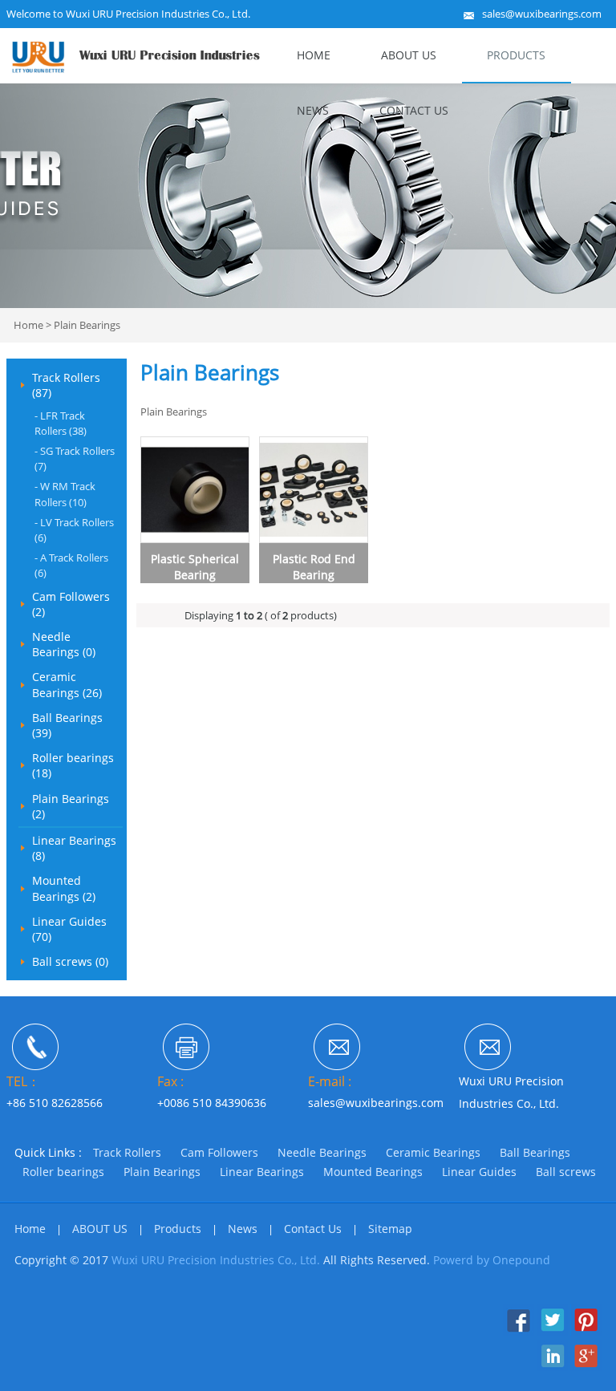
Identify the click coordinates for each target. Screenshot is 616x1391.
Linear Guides (479, 1171)
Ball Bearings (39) (67, 725)
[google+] (586, 1367)
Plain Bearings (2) (70, 806)
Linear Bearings (262, 1171)
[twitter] (552, 1331)
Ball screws (566, 1171)
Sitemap (390, 1228)
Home (313, 55)
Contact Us (413, 110)
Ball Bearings (535, 1152)
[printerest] (586, 1331)
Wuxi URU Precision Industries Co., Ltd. (215, 1259)
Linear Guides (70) (69, 929)
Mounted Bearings (373, 1171)
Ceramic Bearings (433, 1152)
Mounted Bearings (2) (63, 888)
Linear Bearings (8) (74, 848)
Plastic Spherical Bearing (195, 566)
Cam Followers (219, 1152)
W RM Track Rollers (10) (64, 494)
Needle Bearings (322, 1152)
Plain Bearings (87, 325)
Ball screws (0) (70, 961)
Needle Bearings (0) (63, 644)
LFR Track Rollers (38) (60, 423)
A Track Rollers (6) (71, 565)
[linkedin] (552, 1367)
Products (516, 55)
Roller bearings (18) (73, 765)
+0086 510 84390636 (211, 1102)
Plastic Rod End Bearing (314, 566)
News (313, 110)
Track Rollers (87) (66, 385)
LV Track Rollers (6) (74, 530)
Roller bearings (63, 1171)
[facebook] (518, 1331)
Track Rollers (127, 1152)
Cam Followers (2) (71, 604)
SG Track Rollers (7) (74, 458)
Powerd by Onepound (491, 1259)
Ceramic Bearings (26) (67, 684)
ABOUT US (408, 55)
